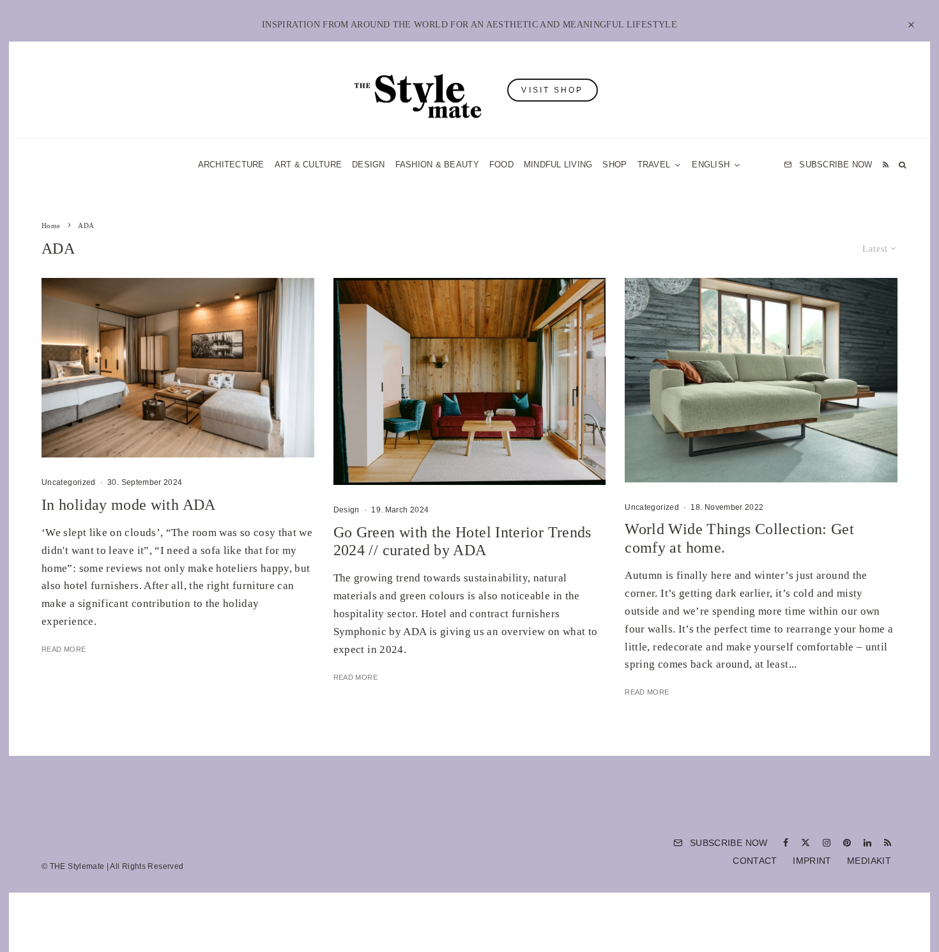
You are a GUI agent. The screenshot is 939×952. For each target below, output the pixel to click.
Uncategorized (69, 482)
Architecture (231, 164)
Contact (755, 861)
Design (368, 164)
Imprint (812, 861)
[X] (805, 842)
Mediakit (869, 861)
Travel (654, 164)
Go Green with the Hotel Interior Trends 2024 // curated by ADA (462, 541)
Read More (64, 649)
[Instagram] (826, 842)
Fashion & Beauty (437, 164)
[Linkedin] (867, 842)
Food (501, 164)
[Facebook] (786, 842)
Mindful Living (558, 164)
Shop (614, 164)
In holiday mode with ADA (129, 504)
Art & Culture (308, 164)
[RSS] (886, 164)
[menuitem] (716, 164)
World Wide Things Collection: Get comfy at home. (739, 538)
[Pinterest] (847, 842)
